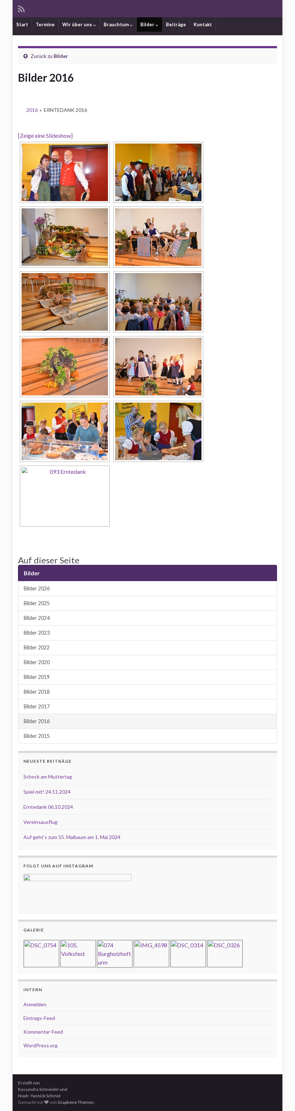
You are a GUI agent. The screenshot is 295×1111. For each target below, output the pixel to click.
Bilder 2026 (37, 588)
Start (22, 24)
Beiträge (176, 24)
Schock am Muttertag (47, 777)
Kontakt (203, 24)
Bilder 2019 (37, 677)
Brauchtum (117, 24)
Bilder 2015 (37, 736)
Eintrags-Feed (39, 1018)
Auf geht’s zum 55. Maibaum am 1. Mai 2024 (72, 837)
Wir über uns (77, 24)
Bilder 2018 (37, 692)
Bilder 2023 (37, 633)
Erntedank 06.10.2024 (48, 807)
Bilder (147, 24)
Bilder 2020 (37, 662)
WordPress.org (40, 1045)
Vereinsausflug (40, 822)
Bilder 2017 (37, 706)
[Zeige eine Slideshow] (45, 135)
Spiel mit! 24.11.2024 (47, 792)
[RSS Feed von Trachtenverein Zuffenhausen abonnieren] (21, 8)
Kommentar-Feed (43, 1032)
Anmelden (34, 1004)
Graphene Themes (76, 1102)
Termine (45, 24)
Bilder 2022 (37, 647)
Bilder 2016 (37, 721)
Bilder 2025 (37, 603)
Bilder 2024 (37, 618)
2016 (32, 110)
